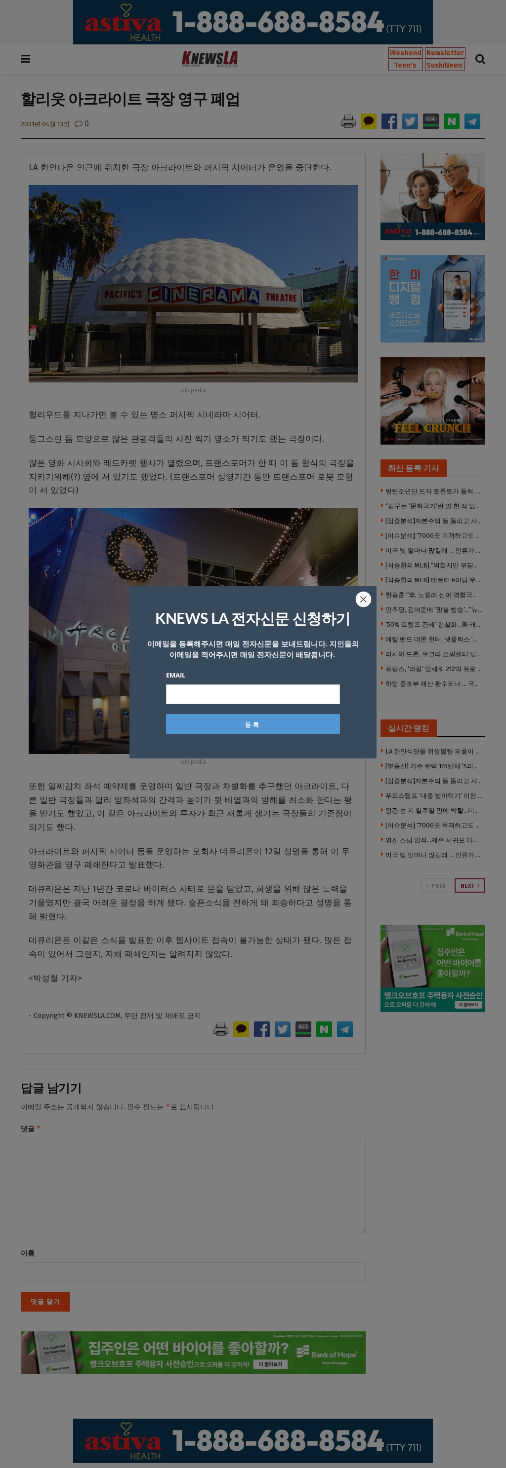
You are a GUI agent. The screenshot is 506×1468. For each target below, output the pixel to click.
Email (175, 675)
